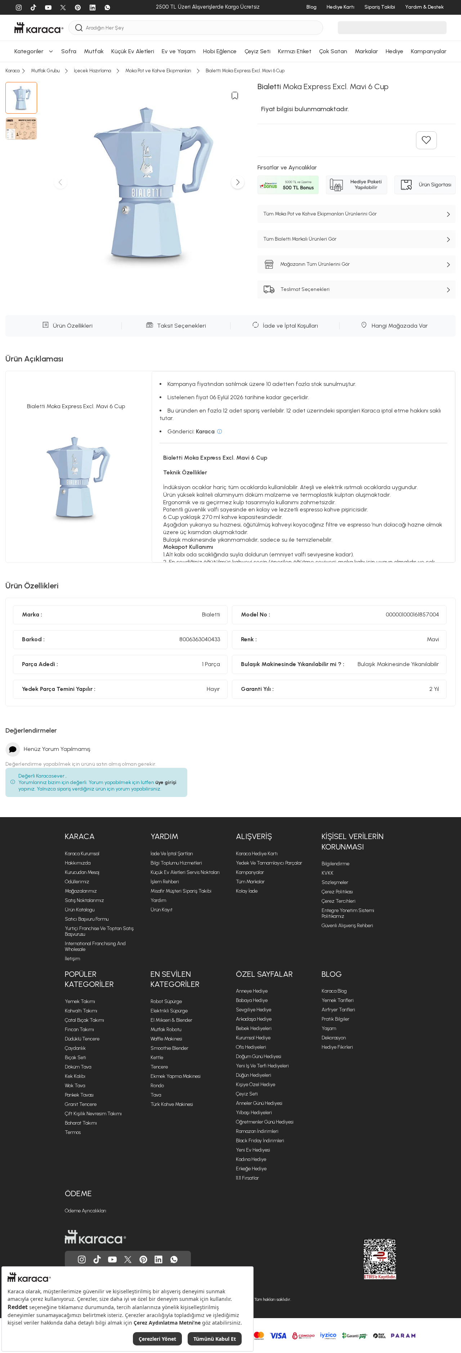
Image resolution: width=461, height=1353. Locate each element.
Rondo (157, 1086)
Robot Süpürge (166, 1001)
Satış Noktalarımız (84, 900)
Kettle (157, 1057)
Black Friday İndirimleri (260, 1141)
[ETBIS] (367, 1259)
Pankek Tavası (79, 1095)
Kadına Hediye (251, 1159)
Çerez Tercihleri (338, 901)
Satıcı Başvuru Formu (86, 919)
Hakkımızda (77, 863)
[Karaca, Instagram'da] (82, 1259)
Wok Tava (75, 1086)
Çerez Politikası (337, 892)
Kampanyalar (250, 872)
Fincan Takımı (79, 1029)
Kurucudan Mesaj (82, 872)
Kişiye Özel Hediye (255, 1084)
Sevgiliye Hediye (253, 1010)
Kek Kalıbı (75, 1076)
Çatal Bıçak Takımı (84, 1020)
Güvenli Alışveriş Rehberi (347, 925)
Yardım (164, 836)
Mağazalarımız (81, 891)
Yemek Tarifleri (338, 1000)
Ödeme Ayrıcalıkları (85, 1211)
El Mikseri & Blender (171, 1020)
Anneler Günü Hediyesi (259, 1103)
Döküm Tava (78, 1067)
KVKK (328, 873)
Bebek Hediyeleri (254, 1028)
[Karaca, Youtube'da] (112, 1259)
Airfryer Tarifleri (338, 1010)
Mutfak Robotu (166, 1029)
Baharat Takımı (81, 1123)
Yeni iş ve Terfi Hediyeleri (262, 1066)
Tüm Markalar (250, 882)
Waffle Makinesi (166, 1039)
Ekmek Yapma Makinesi (176, 1076)
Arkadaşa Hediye (254, 1019)
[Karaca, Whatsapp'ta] (174, 1259)
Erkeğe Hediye (251, 1169)
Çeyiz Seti (247, 1094)
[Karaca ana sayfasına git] (95, 1237)
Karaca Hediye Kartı (257, 854)
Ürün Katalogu (79, 910)
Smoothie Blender (169, 1048)
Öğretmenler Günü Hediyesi (265, 1122)
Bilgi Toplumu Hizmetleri (176, 863)
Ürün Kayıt (162, 910)
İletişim (72, 959)
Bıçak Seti (75, 1057)
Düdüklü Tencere (82, 1039)
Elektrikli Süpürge (169, 1011)
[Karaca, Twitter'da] (128, 1259)
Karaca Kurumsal (82, 854)
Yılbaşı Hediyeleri (254, 1113)
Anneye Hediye (252, 991)
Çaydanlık (75, 1048)
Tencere (159, 1067)
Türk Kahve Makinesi (172, 1104)
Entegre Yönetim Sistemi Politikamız (348, 913)
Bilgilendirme (335, 864)
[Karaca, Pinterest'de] (143, 1259)
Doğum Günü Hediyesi (258, 1056)
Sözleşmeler (335, 882)
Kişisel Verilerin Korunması (353, 842)
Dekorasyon (334, 1038)
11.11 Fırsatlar (247, 1178)
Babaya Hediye (252, 1000)
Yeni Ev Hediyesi (253, 1150)
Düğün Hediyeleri (253, 1075)
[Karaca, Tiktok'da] (97, 1259)
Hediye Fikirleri (337, 1047)
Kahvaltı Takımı (81, 1011)
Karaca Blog (334, 991)
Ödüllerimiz (77, 882)
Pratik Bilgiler (335, 1019)
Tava (156, 1095)
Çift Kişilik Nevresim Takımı (93, 1114)
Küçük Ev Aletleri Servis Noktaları (185, 872)
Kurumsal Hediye (253, 1038)
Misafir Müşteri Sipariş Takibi (181, 891)
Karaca (80, 836)
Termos (73, 1132)
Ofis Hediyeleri (251, 1047)
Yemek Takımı (80, 1001)
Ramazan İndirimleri (257, 1131)
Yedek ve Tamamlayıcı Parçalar (269, 863)
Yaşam (329, 1028)
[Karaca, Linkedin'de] (158, 1259)
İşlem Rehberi (165, 882)
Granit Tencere (81, 1104)
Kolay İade (247, 891)
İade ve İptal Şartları (172, 854)
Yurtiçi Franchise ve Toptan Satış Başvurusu (99, 931)
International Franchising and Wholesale (95, 946)
